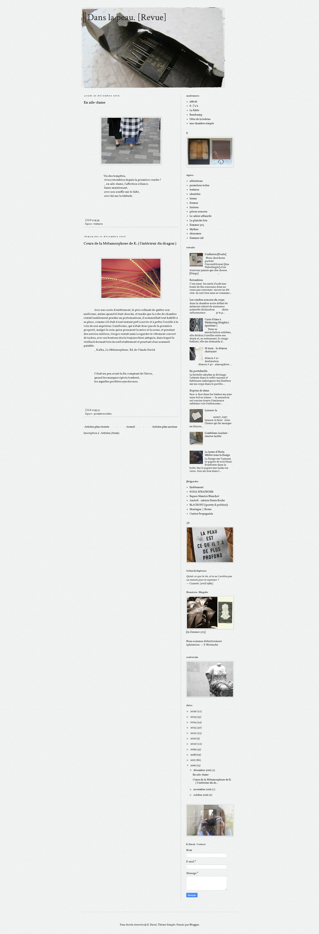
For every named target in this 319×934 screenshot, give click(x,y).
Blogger (194, 925)
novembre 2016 (202, 789)
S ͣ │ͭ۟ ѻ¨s (194, 106)
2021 (193, 738)
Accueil (130, 427)
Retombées (196, 280)
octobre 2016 (201, 795)
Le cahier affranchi (201, 216)
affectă (193, 102)
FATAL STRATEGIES (201, 492)
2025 (193, 717)
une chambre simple (202, 123)
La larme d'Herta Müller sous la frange (217, 453)
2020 (193, 744)
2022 (193, 733)
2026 (193, 711)
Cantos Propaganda (201, 514)
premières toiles (103, 414)
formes (194, 203)
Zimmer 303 (197, 225)
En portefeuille (198, 371)
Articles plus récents (97, 427)
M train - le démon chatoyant (216, 350)
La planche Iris (198, 220)
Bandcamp (196, 115)
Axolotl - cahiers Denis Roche (207, 500)
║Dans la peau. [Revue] (124, 17)
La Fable (194, 110)
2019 (193, 749)
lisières (194, 207)
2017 (193, 760)
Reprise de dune (199, 391)
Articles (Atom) (110, 433)
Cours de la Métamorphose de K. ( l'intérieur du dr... (212, 781)
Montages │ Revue (201, 509)
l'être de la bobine (200, 119)
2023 (193, 728)
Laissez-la (211, 410)
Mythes (194, 229)
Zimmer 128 (196, 238)
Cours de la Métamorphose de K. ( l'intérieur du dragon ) (130, 243)
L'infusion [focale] (215, 254)
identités (195, 194)
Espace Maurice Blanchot (204, 496)
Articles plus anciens (164, 427)
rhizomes (195, 233)
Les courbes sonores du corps (207, 300)
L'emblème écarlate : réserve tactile (216, 434)
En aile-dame (94, 102)
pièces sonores (198, 212)
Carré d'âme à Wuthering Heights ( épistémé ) (217, 323)
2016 (193, 765)
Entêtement (196, 487)
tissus (193, 198)
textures (98, 224)
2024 (193, 722)
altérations (196, 181)
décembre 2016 (202, 770)
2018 (193, 755)
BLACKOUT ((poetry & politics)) (209, 505)
